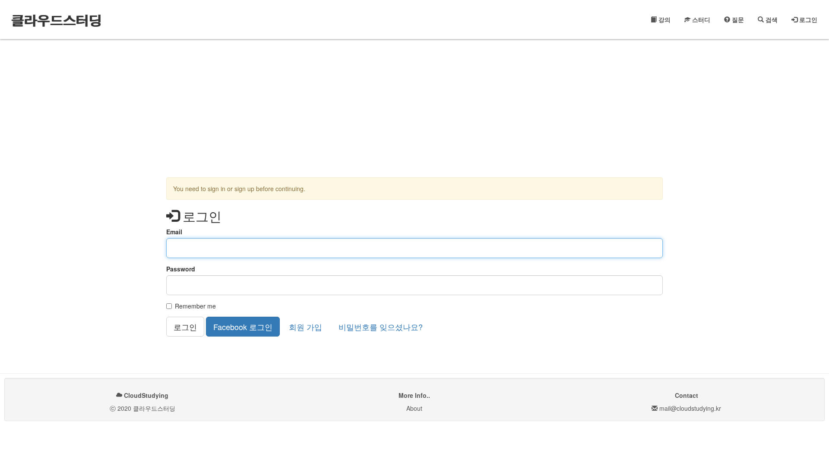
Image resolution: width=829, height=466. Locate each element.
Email (174, 231)
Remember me (195, 306)
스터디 (700, 19)
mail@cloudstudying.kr (690, 408)
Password (180, 268)
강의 (664, 19)
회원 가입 (305, 326)
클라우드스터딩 (56, 19)
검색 (771, 19)
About (414, 408)
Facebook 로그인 (242, 326)
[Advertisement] (414, 108)
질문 (737, 19)
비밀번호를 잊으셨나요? (381, 326)
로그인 (807, 19)
